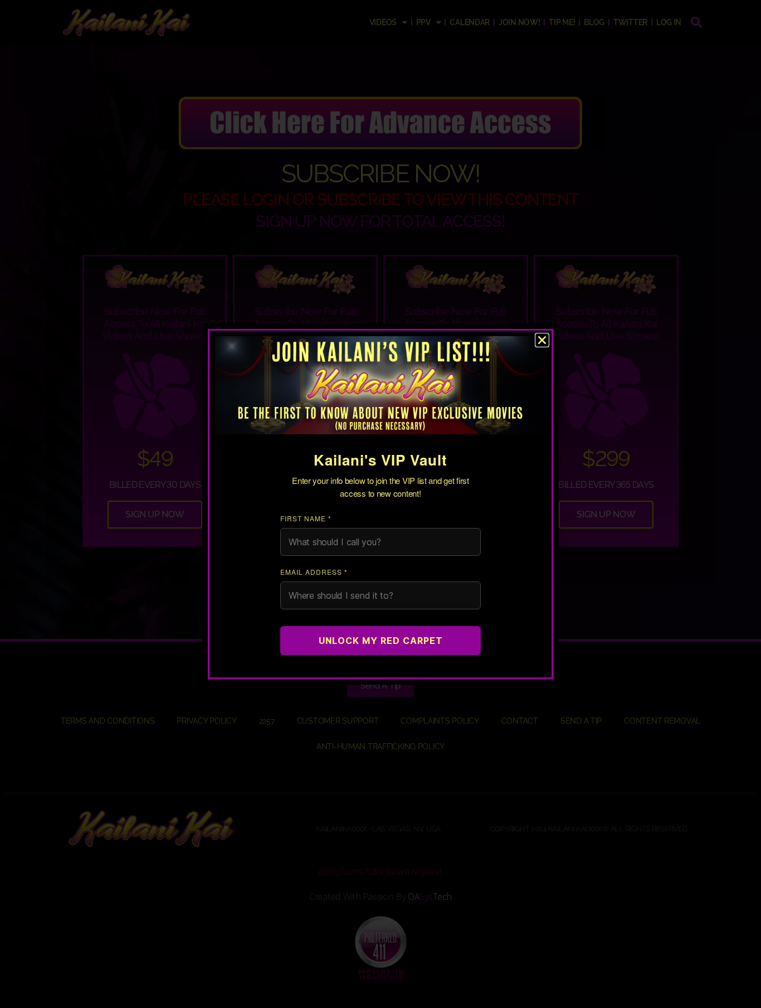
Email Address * (314, 571)
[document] (380, 504)
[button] (542, 340)
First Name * (305, 518)
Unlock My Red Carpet (381, 640)
